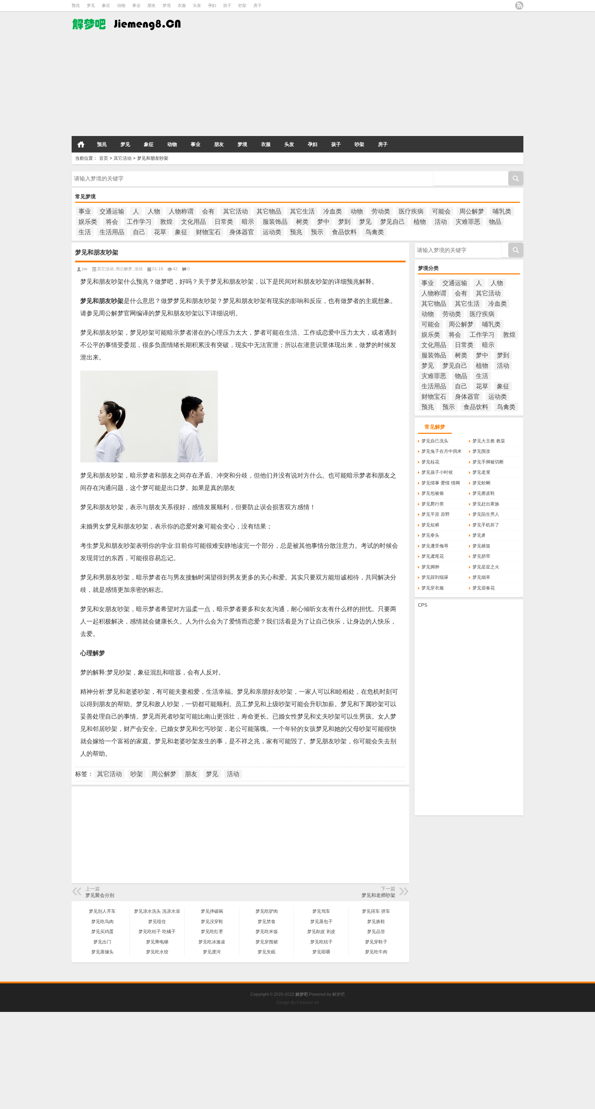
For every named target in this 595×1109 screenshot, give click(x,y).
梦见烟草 (481, 577)
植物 (420, 221)
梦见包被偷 (432, 493)
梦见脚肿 (430, 566)
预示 (317, 232)
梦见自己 (392, 221)
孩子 (227, 5)
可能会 (441, 211)
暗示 (248, 221)
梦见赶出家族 (485, 503)
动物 (121, 5)
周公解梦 (471, 211)
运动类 (272, 232)
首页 (81, 144)
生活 (85, 232)
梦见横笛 (481, 545)
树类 (302, 221)
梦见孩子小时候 (437, 472)
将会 (112, 221)
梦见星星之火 (485, 566)
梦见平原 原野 (435, 514)
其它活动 (123, 158)
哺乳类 (502, 211)
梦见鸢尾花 (432, 556)
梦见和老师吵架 (378, 895)
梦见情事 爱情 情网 (440, 482)
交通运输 (112, 211)
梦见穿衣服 (432, 587)
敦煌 (166, 221)
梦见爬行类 (432, 503)
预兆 (76, 5)
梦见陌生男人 (485, 514)
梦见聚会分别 (99, 895)
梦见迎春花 (483, 587)
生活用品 (112, 232)
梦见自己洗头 (434, 440)
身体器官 (241, 232)
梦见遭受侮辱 (434, 545)
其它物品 (269, 211)
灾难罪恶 (468, 221)
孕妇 (212, 5)
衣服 (182, 5)
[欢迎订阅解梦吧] (519, 5)
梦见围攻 (481, 451)
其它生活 (302, 211)
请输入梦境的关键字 (92, 173)
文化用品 (193, 221)
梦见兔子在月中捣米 (441, 451)
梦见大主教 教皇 (488, 440)
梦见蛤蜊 (481, 482)
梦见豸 (479, 535)
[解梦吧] (142, 23)
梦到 (344, 221)
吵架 (242, 5)
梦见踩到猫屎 (434, 577)
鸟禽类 (374, 232)
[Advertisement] (206, 86)
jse (84, 268)
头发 (197, 5)
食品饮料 (344, 232)
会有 (208, 211)
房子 (257, 5)
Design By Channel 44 (297, 1002)
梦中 (323, 221)
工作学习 (139, 221)
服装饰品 (275, 221)
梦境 (167, 5)
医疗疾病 (411, 211)
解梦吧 (338, 994)
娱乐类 (88, 221)
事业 (136, 5)
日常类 (224, 221)
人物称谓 (181, 211)
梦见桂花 (430, 461)
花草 (160, 232)
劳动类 (381, 211)
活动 (441, 221)
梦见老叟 (481, 472)
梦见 (91, 5)
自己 (139, 232)
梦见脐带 (481, 556)
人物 (154, 211)
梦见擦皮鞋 (483, 493)
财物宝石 (208, 232)
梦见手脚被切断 (488, 461)
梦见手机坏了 (485, 524)
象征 (106, 5)
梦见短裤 (430, 524)
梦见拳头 (430, 535)
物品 (495, 221)
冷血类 (332, 211)
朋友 (151, 5)
